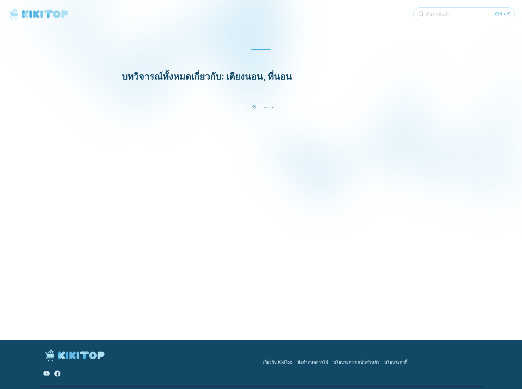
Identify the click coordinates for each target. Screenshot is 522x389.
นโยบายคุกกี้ (395, 361)
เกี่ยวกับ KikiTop (277, 361)
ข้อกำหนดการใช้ (312, 361)
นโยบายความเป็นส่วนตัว (356, 361)
